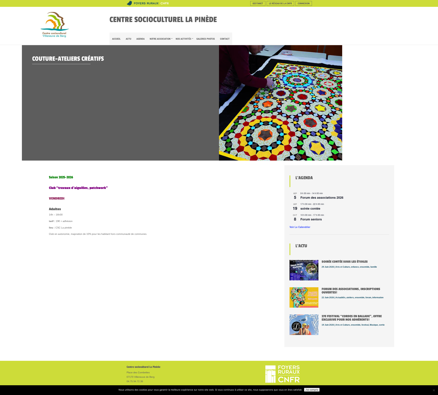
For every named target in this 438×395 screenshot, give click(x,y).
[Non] (433, 390)
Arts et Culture (343, 267)
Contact (225, 38)
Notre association (160, 38)
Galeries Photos (205, 38)
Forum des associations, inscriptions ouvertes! (351, 290)
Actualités (340, 297)
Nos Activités (183, 38)
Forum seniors (311, 219)
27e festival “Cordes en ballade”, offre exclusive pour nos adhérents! (352, 317)
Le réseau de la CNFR (280, 3)
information (377, 297)
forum (368, 297)
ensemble (364, 267)
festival (365, 325)
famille (373, 267)
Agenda (140, 38)
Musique (374, 325)
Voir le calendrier (299, 227)
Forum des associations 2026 (321, 197)
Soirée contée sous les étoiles (345, 262)
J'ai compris (311, 389)
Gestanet (258, 3)
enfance (355, 267)
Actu (128, 38)
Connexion (304, 3)
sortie (382, 325)
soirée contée (310, 208)
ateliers (350, 297)
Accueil (116, 38)
